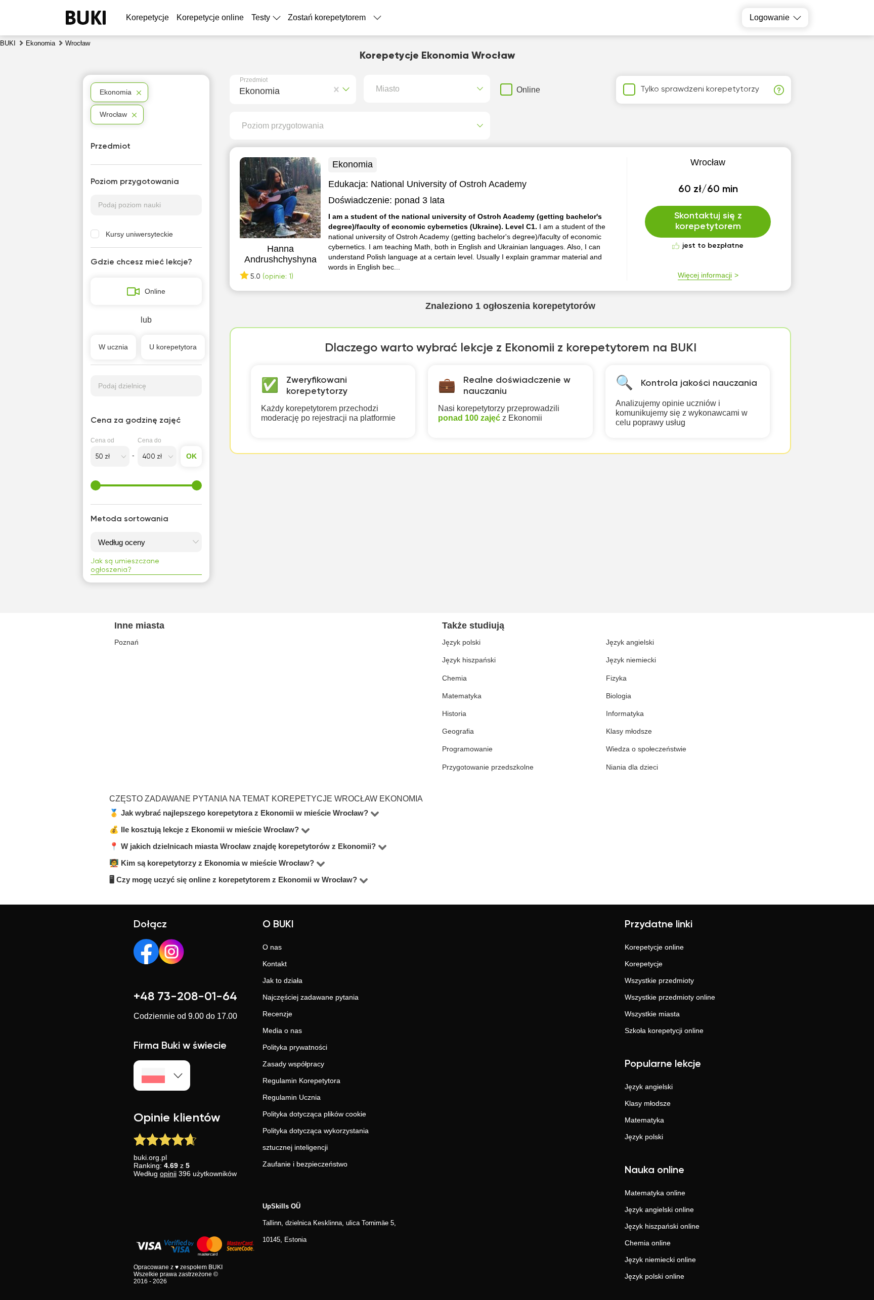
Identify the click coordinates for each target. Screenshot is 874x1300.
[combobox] (241, 89)
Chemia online (648, 1243)
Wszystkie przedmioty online (670, 997)
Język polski (644, 1137)
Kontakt (275, 964)
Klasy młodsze (648, 1103)
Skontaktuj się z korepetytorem (708, 221)
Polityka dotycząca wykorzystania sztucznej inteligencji (316, 1139)
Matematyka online (655, 1193)
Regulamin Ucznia (292, 1097)
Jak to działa (282, 980)
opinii (168, 1174)
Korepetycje (644, 964)
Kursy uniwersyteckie (139, 234)
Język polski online (654, 1276)
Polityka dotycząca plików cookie (314, 1114)
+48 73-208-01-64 (185, 997)
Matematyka (644, 1120)
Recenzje (277, 1014)
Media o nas (282, 1030)
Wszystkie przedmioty (659, 980)
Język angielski (649, 1087)
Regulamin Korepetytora (301, 1081)
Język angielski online (659, 1209)
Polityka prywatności (295, 1047)
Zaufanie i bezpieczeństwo (305, 1164)
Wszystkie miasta (652, 1014)
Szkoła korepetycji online (664, 1030)
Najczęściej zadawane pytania (311, 997)
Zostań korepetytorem (327, 17)
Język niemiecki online (660, 1260)
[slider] (96, 485)
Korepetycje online (210, 17)
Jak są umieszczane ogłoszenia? (125, 565)
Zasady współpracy (293, 1064)
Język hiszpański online (662, 1226)
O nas (272, 947)
